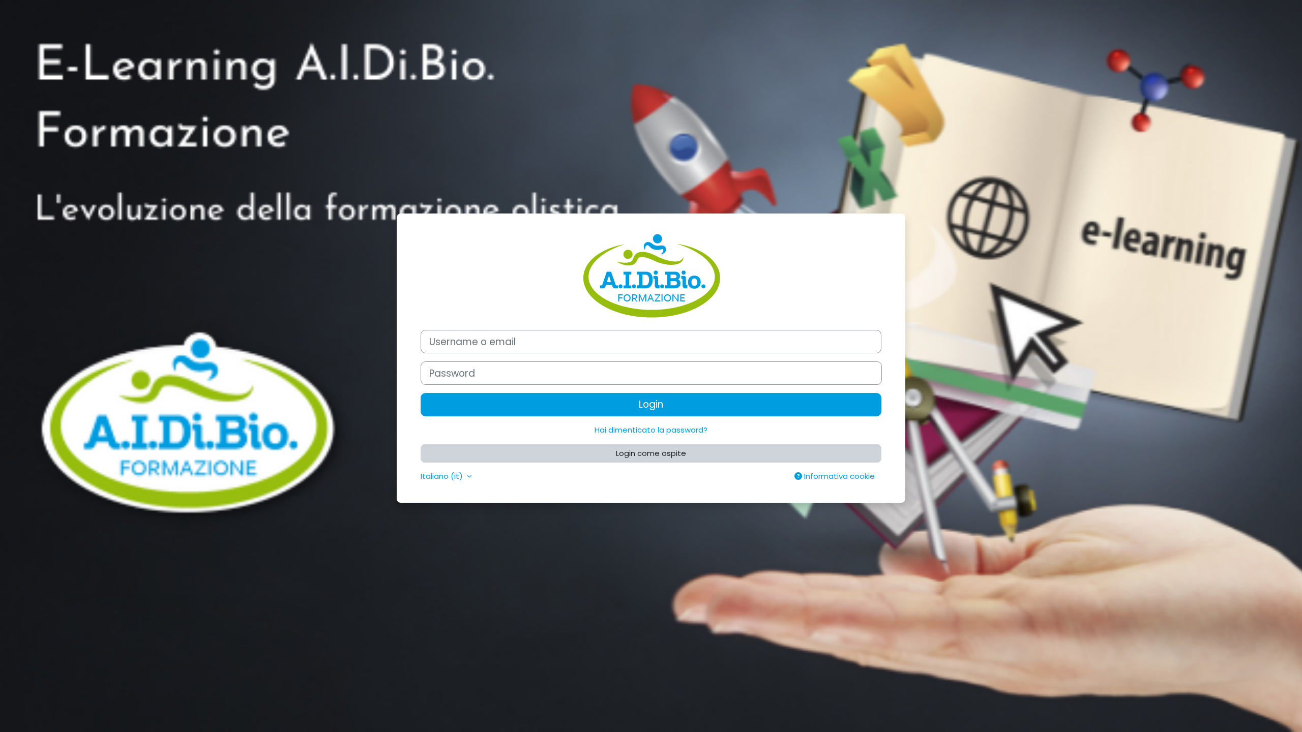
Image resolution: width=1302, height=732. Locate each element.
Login (651, 404)
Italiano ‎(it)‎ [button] (443, 476)
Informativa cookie (838, 476)
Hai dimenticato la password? (651, 429)
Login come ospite (651, 453)
